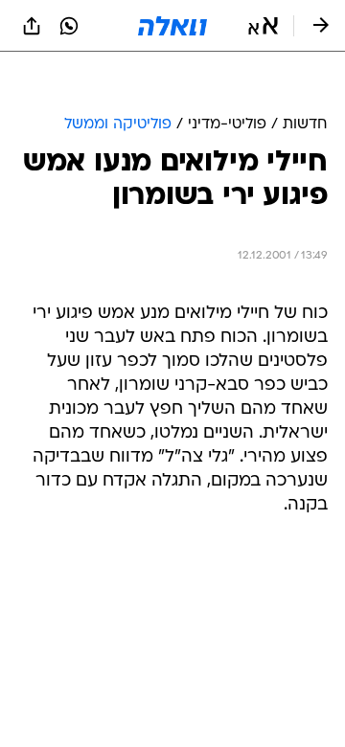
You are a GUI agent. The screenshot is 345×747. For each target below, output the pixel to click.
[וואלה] (172, 25)
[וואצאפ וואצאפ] (69, 25)
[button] (263, 25)
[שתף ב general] (31, 25)
